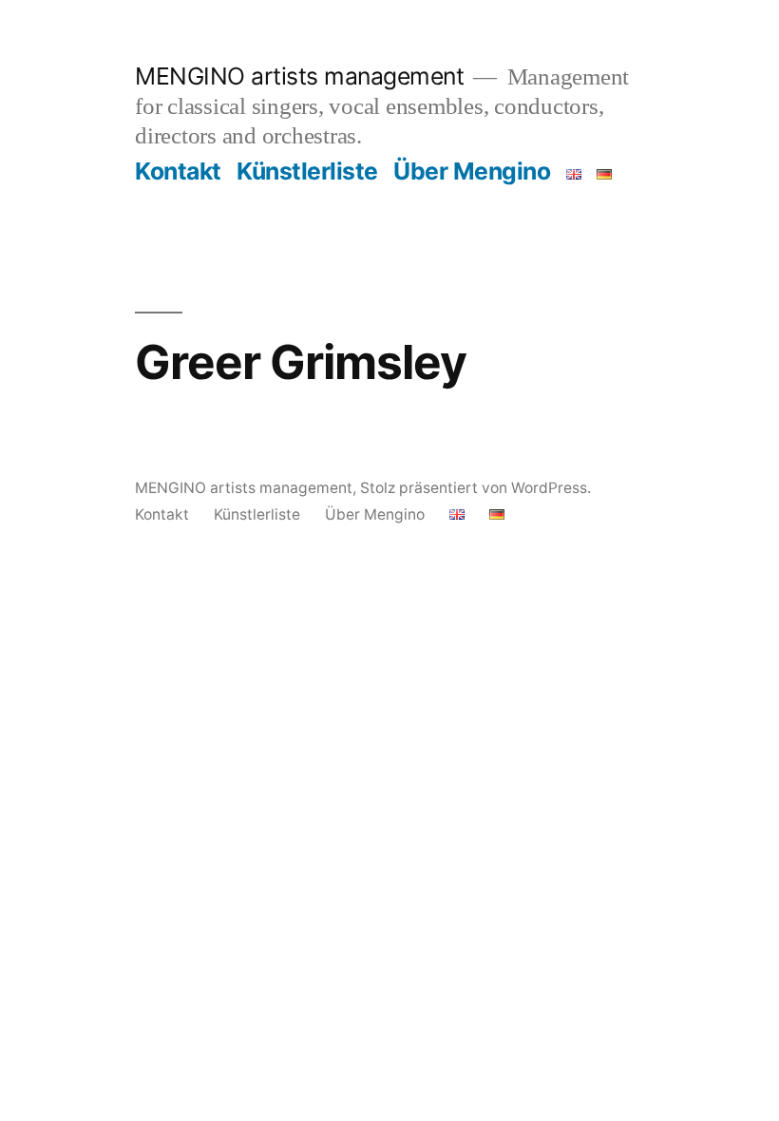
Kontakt (178, 171)
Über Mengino (471, 171)
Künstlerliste (307, 171)
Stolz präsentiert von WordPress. (475, 488)
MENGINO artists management (299, 76)
